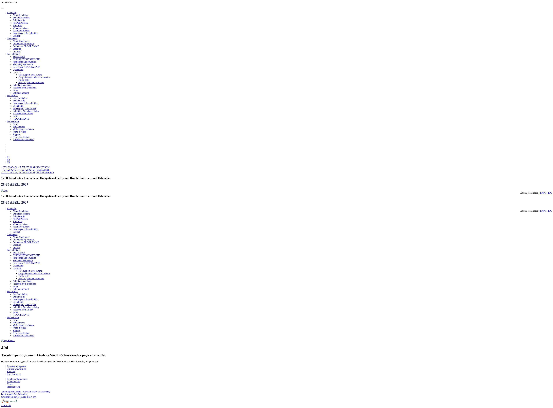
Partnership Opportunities (24, 62)
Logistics (17, 268)
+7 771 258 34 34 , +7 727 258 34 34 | (19, 170)
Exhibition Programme (17, 379)
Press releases (19, 126)
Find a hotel (23, 80)
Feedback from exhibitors (24, 87)
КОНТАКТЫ (43, 167)
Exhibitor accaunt (21, 93)
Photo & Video (19, 132)
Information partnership (23, 139)
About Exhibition (21, 15)
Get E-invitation (20, 98)
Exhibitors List (13, 381)
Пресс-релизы (14, 374)
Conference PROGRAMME (26, 46)
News (15, 90)
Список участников (16, 369)
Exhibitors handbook (22, 85)
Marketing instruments (23, 64)
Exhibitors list (19, 20)
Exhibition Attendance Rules (26, 111)
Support (16, 134)
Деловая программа (16, 366)
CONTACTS (43, 170)
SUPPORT (6, 405)
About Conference (21, 41)
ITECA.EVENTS (21, 119)
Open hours (18, 69)
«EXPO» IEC (545, 193)
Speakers (17, 49)
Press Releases (13, 387)
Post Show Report (21, 30)
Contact (16, 36)
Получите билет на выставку (36, 391)
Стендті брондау (9, 397)
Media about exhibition (23, 129)
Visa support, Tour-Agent (30, 74)
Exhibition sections (21, 17)
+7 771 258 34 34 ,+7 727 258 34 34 (18, 172)
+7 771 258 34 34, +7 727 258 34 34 (18, 167)
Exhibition (11, 12)
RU (8, 157)
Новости (11, 371)
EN (8, 162)
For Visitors (12, 95)
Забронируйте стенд (11, 391)
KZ (8, 159)
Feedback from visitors (23, 113)
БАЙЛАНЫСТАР (45, 172)
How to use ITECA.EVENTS (26, 67)
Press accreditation (21, 137)
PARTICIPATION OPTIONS (26, 59)
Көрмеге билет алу (27, 397)
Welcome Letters (20, 28)
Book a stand (19, 56)
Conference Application (23, 43)
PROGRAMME (20, 23)
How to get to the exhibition (25, 33)
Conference (12, 38)
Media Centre (13, 121)
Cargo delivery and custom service (34, 77)
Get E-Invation (20, 394)
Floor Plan (17, 25)
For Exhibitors (13, 54)
